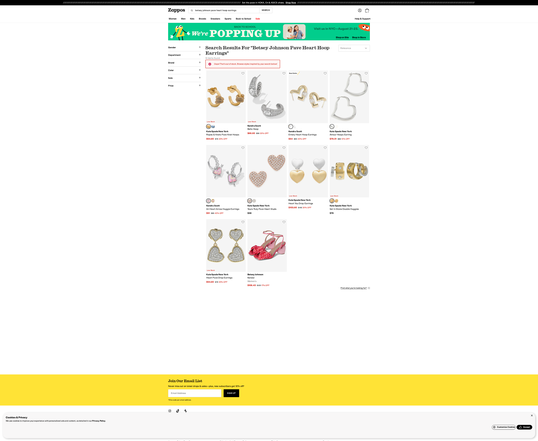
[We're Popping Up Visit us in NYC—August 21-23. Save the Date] (269, 31)
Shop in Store (359, 37)
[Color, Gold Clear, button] (336, 201)
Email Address (178, 393)
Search (266, 10)
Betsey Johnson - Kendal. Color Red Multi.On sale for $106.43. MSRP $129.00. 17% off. (267, 253)
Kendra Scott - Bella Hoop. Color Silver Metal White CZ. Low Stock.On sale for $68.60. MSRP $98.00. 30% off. (267, 105)
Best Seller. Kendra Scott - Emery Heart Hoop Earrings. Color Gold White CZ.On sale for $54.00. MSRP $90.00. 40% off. (308, 105)
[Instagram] (170, 411)
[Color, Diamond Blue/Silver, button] (213, 126)
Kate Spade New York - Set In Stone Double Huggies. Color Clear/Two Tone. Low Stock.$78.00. (349, 180)
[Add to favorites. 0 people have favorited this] (243, 73)
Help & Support (362, 18)
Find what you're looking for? (354, 288)
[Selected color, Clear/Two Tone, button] (332, 201)
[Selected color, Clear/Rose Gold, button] (249, 201)
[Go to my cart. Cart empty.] (367, 10)
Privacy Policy (98, 421)
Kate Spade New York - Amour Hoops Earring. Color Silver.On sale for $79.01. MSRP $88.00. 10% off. (349, 105)
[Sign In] (359, 10)
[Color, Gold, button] (336, 126)
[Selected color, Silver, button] (332, 126)
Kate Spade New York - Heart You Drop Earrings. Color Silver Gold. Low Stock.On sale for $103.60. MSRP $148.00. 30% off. (308, 180)
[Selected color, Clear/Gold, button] (208, 126)
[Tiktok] (178, 411)
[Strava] (185, 411)
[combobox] (223, 10)
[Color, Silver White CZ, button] (295, 126)
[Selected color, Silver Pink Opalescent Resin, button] (208, 201)
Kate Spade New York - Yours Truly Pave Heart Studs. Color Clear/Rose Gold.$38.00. (267, 180)
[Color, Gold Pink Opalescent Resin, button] (213, 201)
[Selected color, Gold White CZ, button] (290, 126)
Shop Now (291, 2)
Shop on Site (342, 37)
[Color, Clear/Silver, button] (254, 201)
